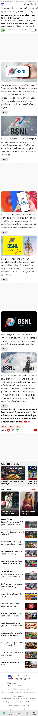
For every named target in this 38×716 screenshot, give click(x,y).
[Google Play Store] (13, 684)
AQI (28, 4)
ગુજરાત (20, 8)
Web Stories (6, 489)
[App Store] (23, 686)
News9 (7, 1)
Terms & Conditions (29, 692)
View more (32, 489)
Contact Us (9, 689)
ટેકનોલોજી (11, 426)
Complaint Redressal (7, 692)
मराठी (22, 1)
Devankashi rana (10, 29)
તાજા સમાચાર (7, 8)
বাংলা (26, 1)
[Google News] (13, 430)
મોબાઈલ (18, 426)
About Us (16, 689)
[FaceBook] (17, 679)
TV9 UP (10, 705)
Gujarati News (4, 12)
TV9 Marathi (15, 698)
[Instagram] (25, 679)
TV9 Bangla (6, 702)
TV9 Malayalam (30, 702)
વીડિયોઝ (25, 8)
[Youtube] (8, 430)
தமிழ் (34, 1)
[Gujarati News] (2, 4)
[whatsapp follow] (17, 430)
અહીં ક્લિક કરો (25, 422)
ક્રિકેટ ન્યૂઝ (14, 8)
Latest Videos (7, 571)
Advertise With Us (25, 689)
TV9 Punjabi (14, 702)
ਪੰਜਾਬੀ (29, 1)
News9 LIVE (17, 705)
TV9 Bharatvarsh (6, 698)
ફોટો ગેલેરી (31, 8)
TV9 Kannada (32, 698)
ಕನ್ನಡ (12, 1)
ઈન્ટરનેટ (4, 426)
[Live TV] (31, 4)
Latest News (6, 518)
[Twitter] (21, 679)
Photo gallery (13, 12)
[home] (2, 8)
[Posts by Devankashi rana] (3, 30)
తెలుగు (18, 1)
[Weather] (25, 4)
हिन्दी (2, 1)
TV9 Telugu (24, 698)
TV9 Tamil (21, 702)
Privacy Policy (18, 692)
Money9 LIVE (25, 705)
